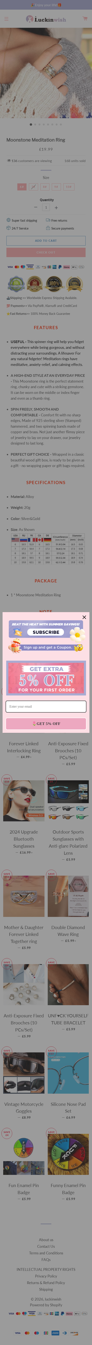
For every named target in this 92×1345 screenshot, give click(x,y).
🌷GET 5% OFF (46, 724)
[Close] (84, 617)
